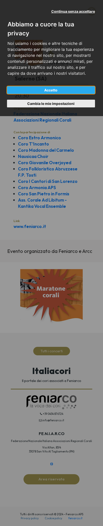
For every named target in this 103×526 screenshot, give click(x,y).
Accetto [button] (51, 90)
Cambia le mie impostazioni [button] (50, 103)
